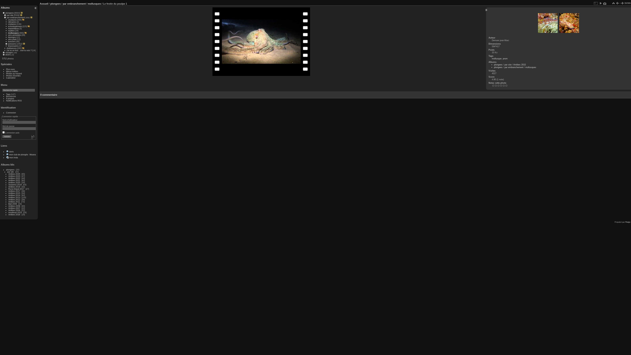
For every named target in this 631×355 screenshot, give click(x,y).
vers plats (12, 39)
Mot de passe (8, 126)
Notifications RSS (14, 101)
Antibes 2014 (14, 195)
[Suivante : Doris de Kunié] (622, 3)
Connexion (11, 113)
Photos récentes (13, 76)
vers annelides (14, 35)
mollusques (13, 33)
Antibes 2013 (14, 197)
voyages (9, 52)
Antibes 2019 (14, 187)
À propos (10, 98)
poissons (12, 44)
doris (11, 152)
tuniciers (12, 41)
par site (10, 15)
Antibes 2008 (14, 206)
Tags (8, 94)
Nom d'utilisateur (9, 120)
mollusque (497, 58)
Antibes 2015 (14, 193)
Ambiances (12, 48)
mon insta (13, 157)
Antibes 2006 (14, 210)
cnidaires (12, 24)
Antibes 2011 (14, 202)
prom (505, 58)
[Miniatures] (613, 3)
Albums (5, 7)
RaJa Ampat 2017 (16, 189)
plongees (9, 13)
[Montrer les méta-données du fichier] (605, 3)
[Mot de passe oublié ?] (32, 137)
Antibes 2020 (14, 182)
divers (8, 55)
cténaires (12, 22)
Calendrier (11, 78)
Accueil (44, 3)
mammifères (13, 28)
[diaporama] (600, 3)
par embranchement (16, 17)
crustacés (12, 20)
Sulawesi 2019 (15, 185)
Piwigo (627, 222)
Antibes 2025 (14, 174)
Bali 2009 (12, 204)
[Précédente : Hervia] (618, 3)
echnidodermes (15, 26)
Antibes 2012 (14, 200)
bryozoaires (13, 46)
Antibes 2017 (14, 191)
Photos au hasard (14, 73)
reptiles (11, 31)
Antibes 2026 (14, 214)
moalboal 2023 (15, 212)
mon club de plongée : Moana (22, 155)
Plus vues (10, 69)
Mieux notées (12, 71)
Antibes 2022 (14, 178)
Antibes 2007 (14, 208)
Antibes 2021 (14, 180)
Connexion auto (12, 133)
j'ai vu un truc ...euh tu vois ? (19, 50)
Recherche (11, 96)
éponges (12, 37)
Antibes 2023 (14, 176)
